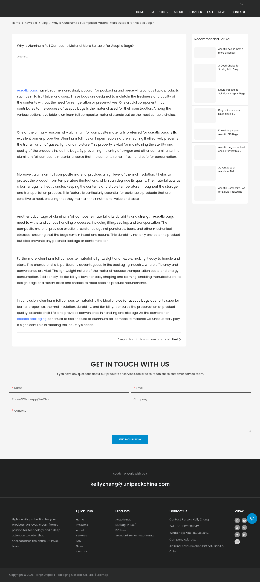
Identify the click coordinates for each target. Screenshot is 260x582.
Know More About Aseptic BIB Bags (228, 132)
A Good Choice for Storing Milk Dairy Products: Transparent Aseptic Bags (231, 67)
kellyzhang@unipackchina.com (130, 484)
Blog (45, 23)
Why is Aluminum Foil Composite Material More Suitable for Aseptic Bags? (103, 23)
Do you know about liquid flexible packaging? (229, 112)
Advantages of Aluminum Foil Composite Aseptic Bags (229, 169)
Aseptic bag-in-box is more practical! (230, 50)
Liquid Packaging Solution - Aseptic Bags (231, 91)
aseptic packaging (32, 319)
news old (31, 23)
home (16, 23)
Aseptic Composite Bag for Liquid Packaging (231, 189)
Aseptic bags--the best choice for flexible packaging (231, 149)
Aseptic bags (27, 90)
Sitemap (102, 575)
